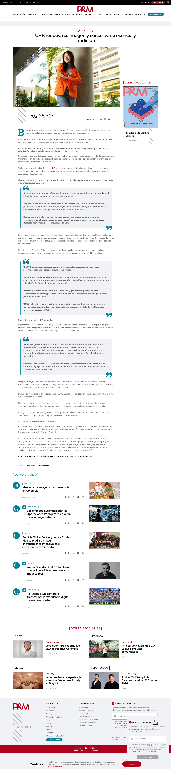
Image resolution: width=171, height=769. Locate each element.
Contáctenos (84, 716)
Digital (79, 14)
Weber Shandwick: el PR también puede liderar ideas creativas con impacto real (48, 570)
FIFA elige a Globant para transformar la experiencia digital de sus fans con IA (48, 597)
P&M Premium (156, 14)
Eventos (118, 14)
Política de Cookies (54, 766)
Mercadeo (33, 14)
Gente (88, 14)
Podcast (98, 14)
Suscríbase (158, 2)
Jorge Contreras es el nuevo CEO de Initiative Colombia (62, 647)
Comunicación (18, 14)
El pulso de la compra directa (137, 134)
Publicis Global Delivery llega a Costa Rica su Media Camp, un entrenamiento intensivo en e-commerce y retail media (46, 542)
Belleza (50, 674)
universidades (44, 465)
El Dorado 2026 (129, 674)
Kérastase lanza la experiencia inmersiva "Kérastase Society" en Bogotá (63, 680)
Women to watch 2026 (135, 14)
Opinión (108, 14)
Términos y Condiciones (88, 719)
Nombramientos (53, 642)
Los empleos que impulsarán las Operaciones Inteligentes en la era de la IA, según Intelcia (49, 514)
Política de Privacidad (87, 723)
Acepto (132, 764)
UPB (53, 168)
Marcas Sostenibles (64, 14)
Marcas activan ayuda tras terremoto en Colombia (46, 489)
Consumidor (46, 14)
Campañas (127, 642)
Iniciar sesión (143, 2)
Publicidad (31, 465)
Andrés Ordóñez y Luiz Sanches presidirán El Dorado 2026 (139, 680)
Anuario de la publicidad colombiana (88, 712)
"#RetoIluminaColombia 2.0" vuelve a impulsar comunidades (139, 648)
